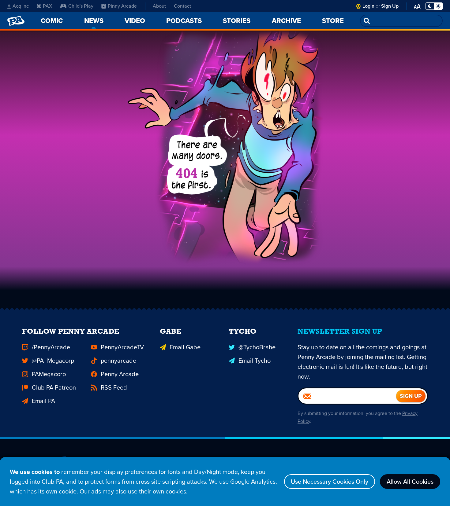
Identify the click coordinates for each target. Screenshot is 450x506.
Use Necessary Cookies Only (329, 481)
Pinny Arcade (122, 5)
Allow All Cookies (410, 481)
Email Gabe (185, 347)
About (159, 5)
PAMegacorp (49, 374)
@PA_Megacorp (53, 360)
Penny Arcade (120, 374)
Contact (182, 5)
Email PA (43, 400)
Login (368, 5)
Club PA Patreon (54, 387)
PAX (47, 5)
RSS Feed (114, 387)
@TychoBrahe (257, 347)
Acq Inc (21, 5)
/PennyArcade (51, 347)
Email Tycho (254, 360)
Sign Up (390, 5)
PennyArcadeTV (122, 347)
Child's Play (80, 5)
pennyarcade (118, 360)
